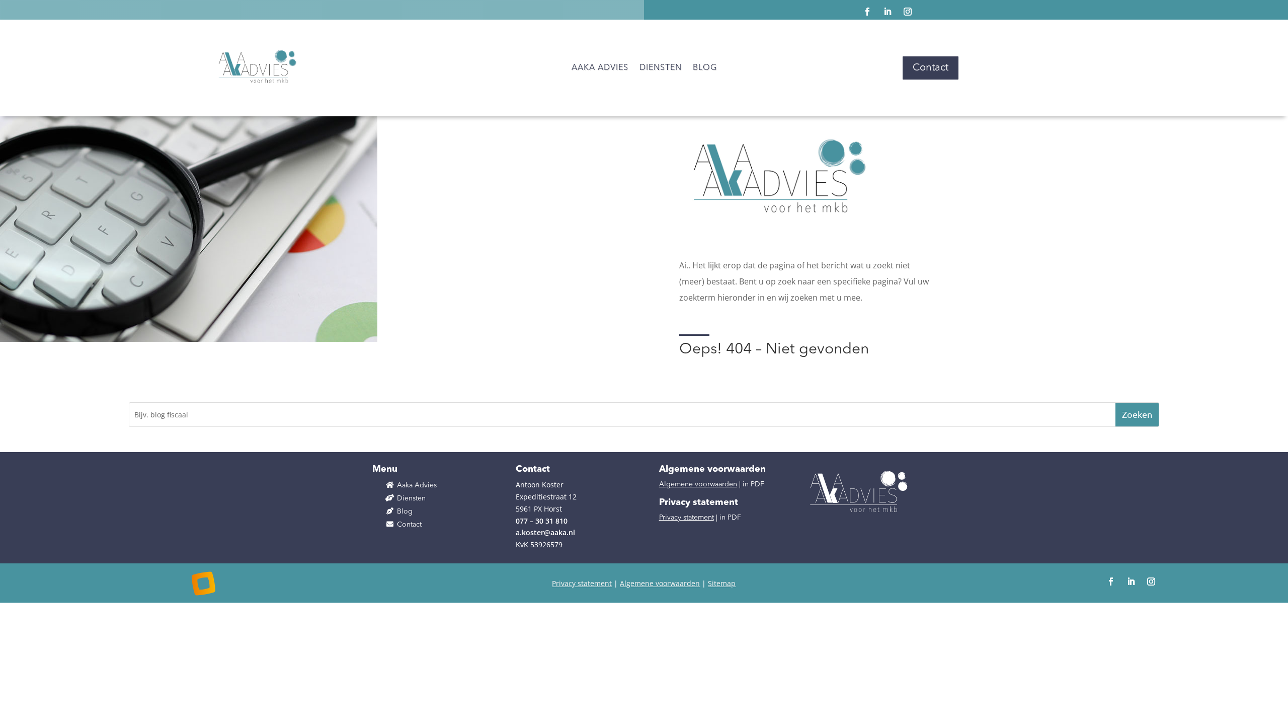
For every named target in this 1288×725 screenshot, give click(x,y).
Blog (705, 68)
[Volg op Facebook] (867, 12)
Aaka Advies (600, 68)
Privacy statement (686, 517)
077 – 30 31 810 (542, 521)
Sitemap (722, 583)
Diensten (660, 68)
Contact (930, 68)
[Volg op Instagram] (908, 12)
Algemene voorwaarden (698, 484)
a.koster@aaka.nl (545, 532)
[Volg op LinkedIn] (887, 12)
